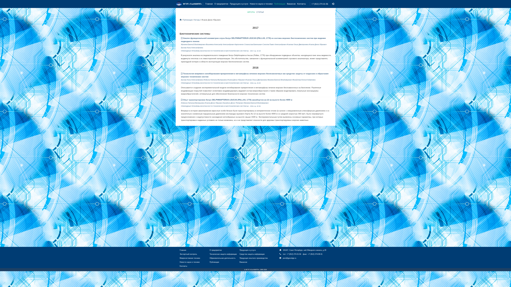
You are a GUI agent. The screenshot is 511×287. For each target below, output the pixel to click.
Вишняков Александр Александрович (220, 44)
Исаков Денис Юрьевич (318, 44)
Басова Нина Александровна (192, 48)
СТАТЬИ (260, 12)
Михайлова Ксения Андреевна (304, 80)
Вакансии (291, 4)
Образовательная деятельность (223, 258)
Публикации (279, 4)
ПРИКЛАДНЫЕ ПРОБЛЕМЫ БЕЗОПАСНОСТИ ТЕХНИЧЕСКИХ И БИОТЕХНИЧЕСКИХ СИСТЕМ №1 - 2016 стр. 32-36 (221, 106)
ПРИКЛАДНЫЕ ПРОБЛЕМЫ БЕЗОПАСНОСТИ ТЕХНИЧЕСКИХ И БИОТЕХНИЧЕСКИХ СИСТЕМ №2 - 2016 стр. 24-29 (221, 83)
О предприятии (221, 4)
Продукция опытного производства (254, 258)
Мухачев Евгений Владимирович (193, 44)
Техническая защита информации (223, 254)
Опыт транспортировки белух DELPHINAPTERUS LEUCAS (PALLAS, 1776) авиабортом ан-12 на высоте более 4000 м (237, 100)
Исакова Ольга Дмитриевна (297, 44)
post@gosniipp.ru (289, 258)
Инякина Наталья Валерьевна (215, 80)
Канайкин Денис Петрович (233, 103)
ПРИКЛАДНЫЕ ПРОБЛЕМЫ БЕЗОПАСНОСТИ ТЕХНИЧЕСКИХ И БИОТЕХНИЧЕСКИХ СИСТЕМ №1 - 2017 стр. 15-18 (221, 51)
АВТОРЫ (251, 12)
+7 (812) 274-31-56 (319, 4)
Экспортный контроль (188, 254)
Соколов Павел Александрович (274, 44)
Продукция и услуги (239, 4)
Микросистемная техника (190, 258)
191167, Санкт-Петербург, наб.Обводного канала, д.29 (304, 250)
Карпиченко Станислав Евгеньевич (248, 44)
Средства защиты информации (252, 254)
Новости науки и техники (261, 4)
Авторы (197, 20)
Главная (209, 4)
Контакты (301, 4)
